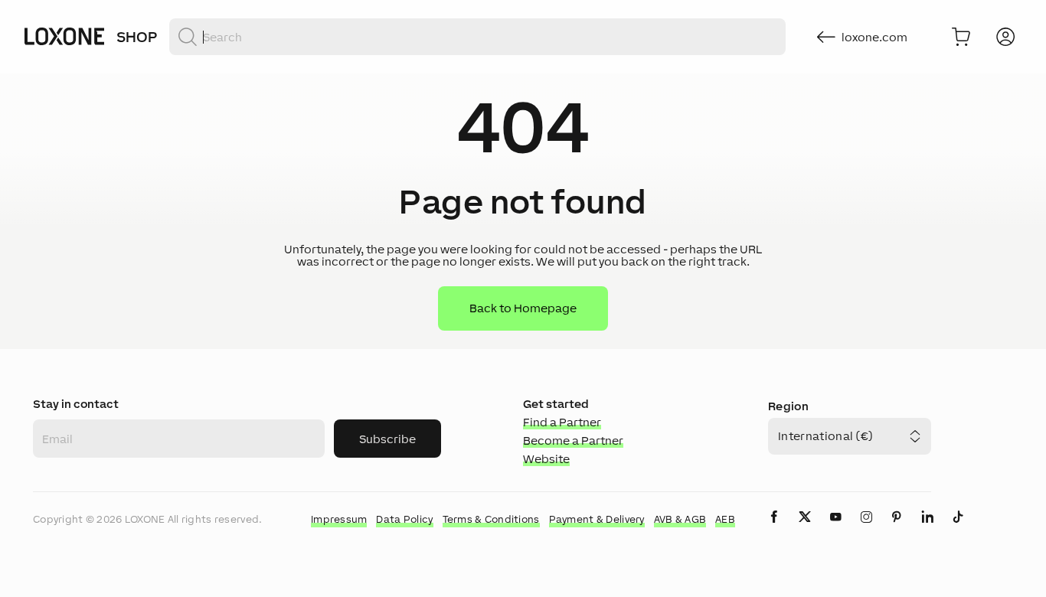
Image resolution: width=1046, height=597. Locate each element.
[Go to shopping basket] (961, 36)
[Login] (1005, 36)
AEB (725, 519)
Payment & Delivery (597, 519)
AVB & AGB (680, 519)
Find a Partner (562, 422)
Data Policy (404, 519)
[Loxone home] (64, 37)
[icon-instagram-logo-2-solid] (866, 529)
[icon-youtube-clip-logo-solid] (835, 529)
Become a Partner (573, 440)
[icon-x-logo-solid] (805, 529)
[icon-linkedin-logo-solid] (927, 529)
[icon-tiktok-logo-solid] (958, 529)
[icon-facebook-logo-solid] (774, 529)
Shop (136, 36)
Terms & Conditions (491, 519)
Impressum (339, 519)
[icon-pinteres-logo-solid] (897, 529)
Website (546, 458)
